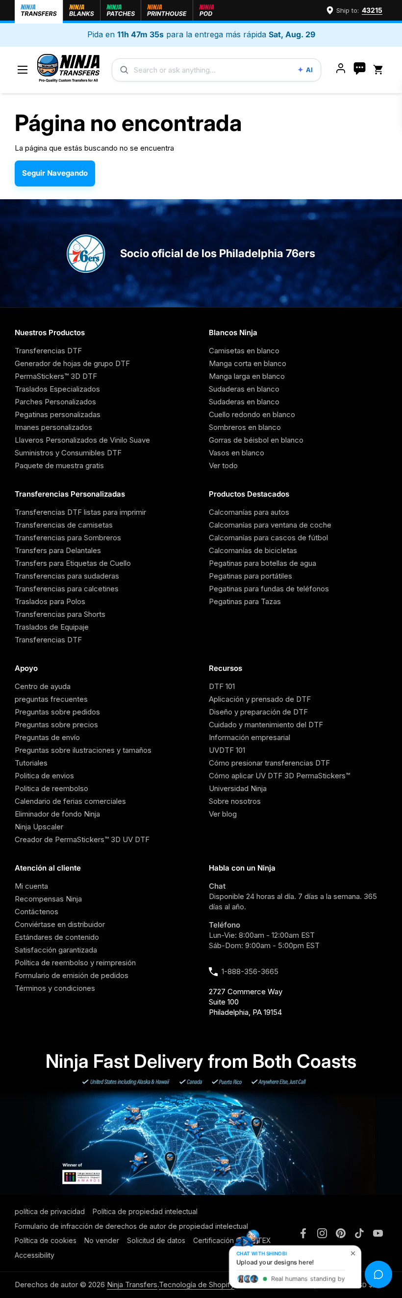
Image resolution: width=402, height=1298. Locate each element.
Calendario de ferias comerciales (70, 801)
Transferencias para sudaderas (67, 576)
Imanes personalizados (53, 427)
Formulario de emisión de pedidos (71, 975)
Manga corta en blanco (247, 363)
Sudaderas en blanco (244, 389)
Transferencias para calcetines (67, 588)
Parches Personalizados (55, 401)
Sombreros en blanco (245, 427)
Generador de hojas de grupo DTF (72, 363)
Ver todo (223, 465)
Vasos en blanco (236, 452)
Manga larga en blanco (247, 376)
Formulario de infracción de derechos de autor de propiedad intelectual (131, 1226)
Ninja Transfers (132, 1284)
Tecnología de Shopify (196, 1284)
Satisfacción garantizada (56, 949)
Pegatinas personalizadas (57, 414)
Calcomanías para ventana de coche (270, 525)
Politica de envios (44, 775)
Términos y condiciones (55, 988)
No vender (101, 1240)
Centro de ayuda (43, 686)
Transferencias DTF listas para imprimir (80, 512)
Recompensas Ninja (48, 898)
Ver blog (223, 814)
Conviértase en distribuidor (60, 924)
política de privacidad (50, 1211)
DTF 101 (222, 686)
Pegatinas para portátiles (250, 576)
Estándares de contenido (57, 937)
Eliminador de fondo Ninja (57, 814)
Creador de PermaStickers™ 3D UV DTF (82, 839)
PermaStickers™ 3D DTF (56, 376)
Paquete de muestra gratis (59, 465)
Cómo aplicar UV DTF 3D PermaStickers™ (279, 775)
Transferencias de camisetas (64, 525)
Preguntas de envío (47, 737)
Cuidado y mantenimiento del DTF (266, 724)
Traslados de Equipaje (52, 627)
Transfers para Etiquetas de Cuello (73, 563)
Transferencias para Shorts (60, 614)
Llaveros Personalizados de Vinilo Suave (82, 440)
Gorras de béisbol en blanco (256, 440)
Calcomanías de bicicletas (253, 550)
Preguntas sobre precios (56, 724)
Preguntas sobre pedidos (57, 711)
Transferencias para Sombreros (68, 537)
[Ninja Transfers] (68, 70)
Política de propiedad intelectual (145, 1211)
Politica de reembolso (51, 788)
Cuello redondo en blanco (252, 414)
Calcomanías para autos (249, 512)
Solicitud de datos (156, 1240)
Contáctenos (36, 911)
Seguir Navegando (55, 173)
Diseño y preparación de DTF (258, 711)
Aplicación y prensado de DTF (260, 699)
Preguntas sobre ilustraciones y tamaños (83, 750)
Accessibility (34, 1255)
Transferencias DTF (48, 350)
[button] (380, 70)
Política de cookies (45, 1240)
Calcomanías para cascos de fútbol (268, 537)
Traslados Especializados (57, 389)
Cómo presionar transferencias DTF (269, 763)
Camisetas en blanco (244, 350)
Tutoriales (31, 763)
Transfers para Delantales (58, 550)
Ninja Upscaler (39, 826)
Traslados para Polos (50, 601)
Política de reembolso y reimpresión (75, 962)
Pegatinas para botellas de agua (262, 563)
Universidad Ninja (238, 788)
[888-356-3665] (359, 69)
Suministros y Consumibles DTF (68, 452)
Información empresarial (249, 737)
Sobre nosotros (235, 801)
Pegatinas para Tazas (245, 601)
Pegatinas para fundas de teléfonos (269, 588)
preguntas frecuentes (51, 699)
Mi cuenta (31, 886)
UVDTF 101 (227, 750)
